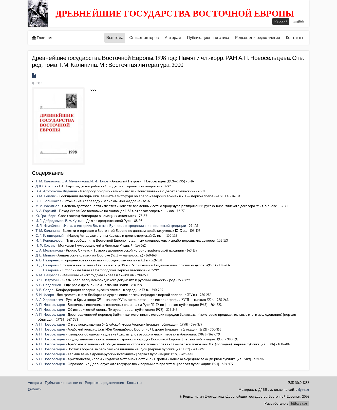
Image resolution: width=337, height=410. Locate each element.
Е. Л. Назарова (47, 270)
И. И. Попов (99, 181)
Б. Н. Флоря (45, 295)
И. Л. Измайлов (47, 226)
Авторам (173, 38)
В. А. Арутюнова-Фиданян (56, 191)
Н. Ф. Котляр (45, 245)
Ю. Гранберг (46, 216)
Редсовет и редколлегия (257, 38)
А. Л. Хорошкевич (49, 300)
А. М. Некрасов (47, 275)
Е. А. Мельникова (75, 181)
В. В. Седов (44, 290)
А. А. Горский (46, 211)
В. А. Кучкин (74, 221)
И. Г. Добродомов (50, 221)
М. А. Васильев (47, 206)
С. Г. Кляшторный (50, 236)
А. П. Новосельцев (50, 305)
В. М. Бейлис (46, 196)
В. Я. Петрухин (47, 280)
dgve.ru (303, 390)
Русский (280, 21)
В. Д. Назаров (46, 265)
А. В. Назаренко (48, 260)
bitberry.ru (299, 403)
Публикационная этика (208, 38)
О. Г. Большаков (48, 201)
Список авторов (144, 38)
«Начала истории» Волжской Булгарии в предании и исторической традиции (124, 226)
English (298, 21)
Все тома (114, 38)
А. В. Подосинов (48, 285)
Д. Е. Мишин (45, 255)
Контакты (294, 38)
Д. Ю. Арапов (46, 186)
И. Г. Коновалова (49, 240)
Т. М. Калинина (48, 181)
